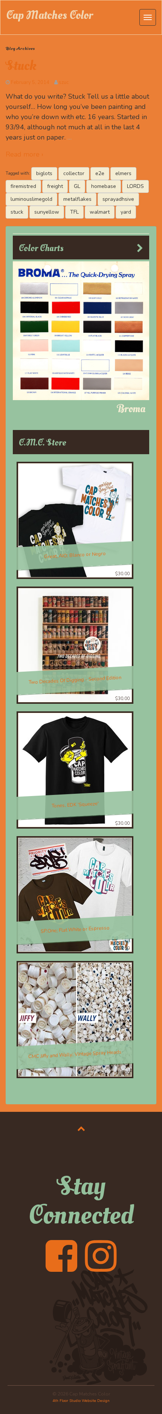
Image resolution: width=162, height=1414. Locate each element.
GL (77, 186)
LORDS (135, 186)
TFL (74, 212)
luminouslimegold (31, 199)
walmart (100, 212)
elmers (123, 173)
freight (55, 186)
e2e (99, 173)
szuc (64, 82)
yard (126, 212)
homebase (103, 186)
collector (73, 173)
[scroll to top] (81, 1128)
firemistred (23, 186)
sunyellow (46, 212)
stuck (17, 212)
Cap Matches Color (49, 15)
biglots (44, 173)
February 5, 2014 (30, 82)
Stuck (21, 65)
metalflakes (77, 199)
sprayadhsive (118, 199)
